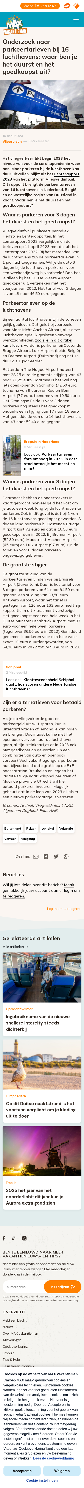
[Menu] (76, 19)
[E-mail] (36, 856)
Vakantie (66, 828)
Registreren (11, 1366)
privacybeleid (11, 1300)
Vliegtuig (28, 839)
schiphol (48, 828)
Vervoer (10, 839)
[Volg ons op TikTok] (13, 1239)
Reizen (31, 828)
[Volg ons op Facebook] (4, 1239)
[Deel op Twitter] (56, 856)
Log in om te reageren (64, 908)
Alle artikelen (13, 946)
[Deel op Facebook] (46, 856)
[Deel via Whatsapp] (66, 856)
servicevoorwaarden (43, 1300)
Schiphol (13, 667)
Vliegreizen (12, 141)
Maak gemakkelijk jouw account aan (38, 887)
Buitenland (12, 828)
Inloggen (27, 1366)
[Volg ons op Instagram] (24, 1239)
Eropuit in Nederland (41, 441)
